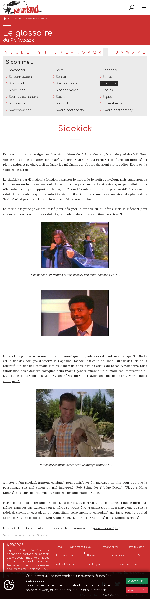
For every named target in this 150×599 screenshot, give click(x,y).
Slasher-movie (67, 90)
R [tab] (100, 52)
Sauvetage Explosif (94, 465)
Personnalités (109, 547)
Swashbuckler (20, 110)
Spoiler (61, 97)
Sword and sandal (70, 110)
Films (58, 547)
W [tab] (127, 52)
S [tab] (105, 52)
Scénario (110, 70)
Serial (107, 77)
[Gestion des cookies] (9, 585)
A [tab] (6, 52)
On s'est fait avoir (81, 547)
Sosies (108, 90)
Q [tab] (94, 52)
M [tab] (72, 52)
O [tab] (83, 52)
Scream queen (20, 77)
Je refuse (138, 589)
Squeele (109, 97)
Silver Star (17, 90)
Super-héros (112, 103)
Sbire (60, 70)
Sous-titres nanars (23, 97)
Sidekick (110, 83)
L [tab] (67, 52)
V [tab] (122, 52)
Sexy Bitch (17, 83)
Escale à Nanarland (131, 564)
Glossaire (15, 18)
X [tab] (133, 52)
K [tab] (61, 52)
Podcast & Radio (65, 564)
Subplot (62, 103)
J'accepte (138, 580)
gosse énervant (103, 528)
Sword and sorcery (118, 110)
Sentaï (61, 77)
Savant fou (17, 70)
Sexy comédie (67, 83)
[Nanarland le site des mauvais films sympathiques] (22, 7)
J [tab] (56, 52)
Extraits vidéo (135, 547)
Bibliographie (96, 564)
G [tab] (39, 52)
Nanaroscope (64, 555)
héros (134, 160)
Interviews (118, 555)
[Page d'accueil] (5, 19)
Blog (141, 555)
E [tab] (28, 52)
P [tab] (89, 52)
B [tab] (11, 52)
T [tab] (111, 52)
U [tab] (116, 52)
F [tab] (33, 52)
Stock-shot (17, 103)
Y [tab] (139, 52)
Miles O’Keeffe (90, 518)
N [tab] (77, 52)
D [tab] (22, 52)
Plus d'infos (108, 595)
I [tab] (50, 52)
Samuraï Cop (106, 275)
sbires (114, 214)
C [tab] (17, 52)
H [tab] (44, 52)
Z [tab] (144, 52)
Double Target (125, 518)
